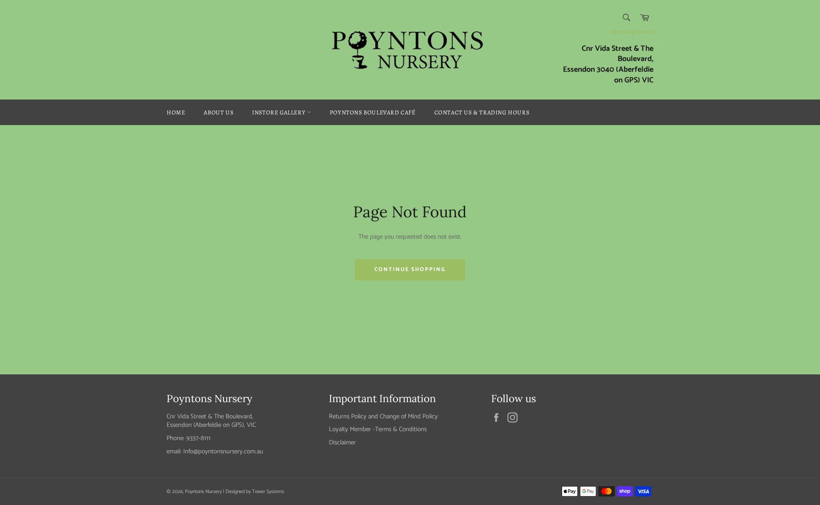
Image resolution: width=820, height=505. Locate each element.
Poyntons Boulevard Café (373, 112)
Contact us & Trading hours (482, 112)
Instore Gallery (279, 112)
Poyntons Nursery (203, 491)
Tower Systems (268, 491)
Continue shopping (410, 269)
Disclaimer (342, 442)
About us (218, 112)
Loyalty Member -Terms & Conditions (378, 429)
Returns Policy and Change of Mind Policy (383, 416)
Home (176, 112)
